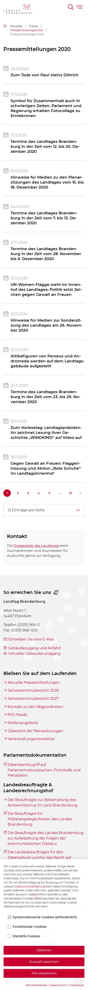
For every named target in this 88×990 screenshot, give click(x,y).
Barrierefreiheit (36, 985)
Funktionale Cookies (29, 927)
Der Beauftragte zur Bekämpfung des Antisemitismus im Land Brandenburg (42, 802)
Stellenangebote (23, 723)
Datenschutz (57, 985)
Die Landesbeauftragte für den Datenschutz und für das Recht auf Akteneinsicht (39, 857)
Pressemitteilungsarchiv (26, 30)
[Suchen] (71, 8)
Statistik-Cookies (26, 936)
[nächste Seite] (81, 493)
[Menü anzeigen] (79, 8)
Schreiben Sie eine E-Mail (31, 639)
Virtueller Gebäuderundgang (34, 653)
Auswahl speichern (44, 962)
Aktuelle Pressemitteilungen (34, 682)
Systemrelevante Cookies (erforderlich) (45, 917)
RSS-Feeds (17, 715)
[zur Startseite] (18, 10)
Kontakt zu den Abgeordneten (35, 707)
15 (70, 493)
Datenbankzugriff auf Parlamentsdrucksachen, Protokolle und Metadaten (44, 770)
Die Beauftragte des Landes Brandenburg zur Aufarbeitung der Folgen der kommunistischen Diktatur (45, 838)
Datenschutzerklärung (30, 886)
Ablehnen (44, 950)
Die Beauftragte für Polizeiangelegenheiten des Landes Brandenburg (40, 818)
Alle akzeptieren (44, 973)
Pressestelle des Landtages (36, 545)
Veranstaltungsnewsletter (31, 739)
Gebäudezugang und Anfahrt (34, 648)
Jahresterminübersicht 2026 (33, 690)
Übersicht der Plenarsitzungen (35, 731)
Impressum (76, 985)
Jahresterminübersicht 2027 (33, 698)
